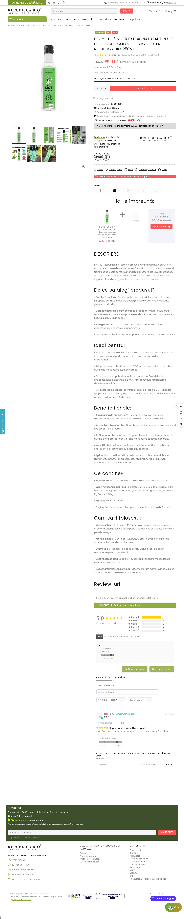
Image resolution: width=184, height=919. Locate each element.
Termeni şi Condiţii (139, 858)
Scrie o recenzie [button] (163, 669)
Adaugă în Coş (161, 226)
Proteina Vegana (88, 856)
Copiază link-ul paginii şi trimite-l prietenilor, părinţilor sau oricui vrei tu (131, 116)
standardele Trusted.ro (21, 899)
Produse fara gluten (90, 859)
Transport (135, 856)
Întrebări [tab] (121, 677)
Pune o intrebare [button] (136, 669)
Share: (97, 185)
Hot (108, 32)
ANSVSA (134, 873)
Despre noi (135, 850)
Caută (127, 10)
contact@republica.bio (23, 869)
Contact (154, 2)
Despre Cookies (138, 864)
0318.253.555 (170, 3)
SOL (132, 876)
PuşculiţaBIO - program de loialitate (148, 879)
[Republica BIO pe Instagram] (54, 2)
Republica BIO (24, 11)
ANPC (132, 870)
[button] (105, 98)
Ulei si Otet (110, 140)
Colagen (84, 853)
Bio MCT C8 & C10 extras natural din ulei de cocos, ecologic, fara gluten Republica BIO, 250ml (133, 754)
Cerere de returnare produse (26, 879)
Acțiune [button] (103, 764)
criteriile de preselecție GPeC (41, 897)
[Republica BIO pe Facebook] (49, 2)
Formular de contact (22, 874)
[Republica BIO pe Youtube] (63, 2)
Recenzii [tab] (102, 677)
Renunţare (135, 867)
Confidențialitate (138, 861)
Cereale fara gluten (89, 861)
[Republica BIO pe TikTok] (59, 2)
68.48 (107, 108)
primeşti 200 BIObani (25, 837)
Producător (99, 137)
